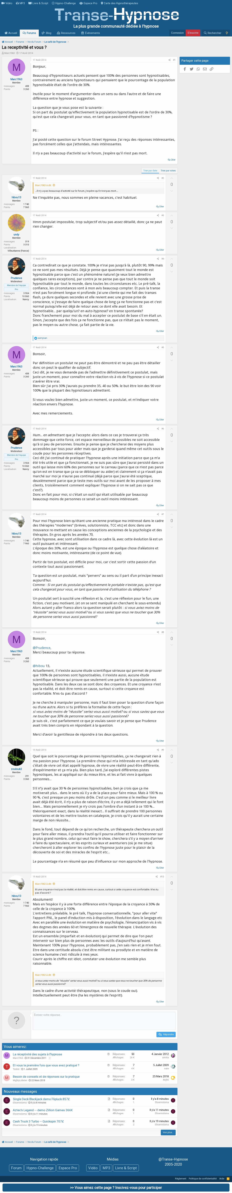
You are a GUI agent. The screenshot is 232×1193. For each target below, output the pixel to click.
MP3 (22, 3)
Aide (221, 1178)
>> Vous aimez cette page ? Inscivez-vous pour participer (116, 1187)
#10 (162, 876)
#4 (162, 259)
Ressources (68, 33)
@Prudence (41, 647)
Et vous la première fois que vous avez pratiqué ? (46, 1065)
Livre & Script (40, 3)
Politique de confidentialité (203, 1178)
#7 (162, 514)
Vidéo (8, 3)
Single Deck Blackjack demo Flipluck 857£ (41, 1099)
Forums (31, 33)
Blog (48, 33)
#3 (162, 215)
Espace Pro (90, 3)
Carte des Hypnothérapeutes (121, 3)
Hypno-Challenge (65, 3)
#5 (162, 347)
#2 (162, 178)
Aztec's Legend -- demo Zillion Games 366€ (43, 1110)
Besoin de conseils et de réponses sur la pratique (46, 1076)
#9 (162, 750)
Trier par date (150, 170)
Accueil (12, 33)
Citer (173, 159)
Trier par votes (168, 170)
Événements (92, 33)
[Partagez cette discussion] (169, 60)
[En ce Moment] (226, 33)
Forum (16, 1168)
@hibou (39, 666)
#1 (174, 60)
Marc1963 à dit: (43, 185)
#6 (162, 428)
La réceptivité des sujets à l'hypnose (37, 1054)
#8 (162, 632)
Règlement (180, 1178)
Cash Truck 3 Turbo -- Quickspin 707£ (38, 1121)
